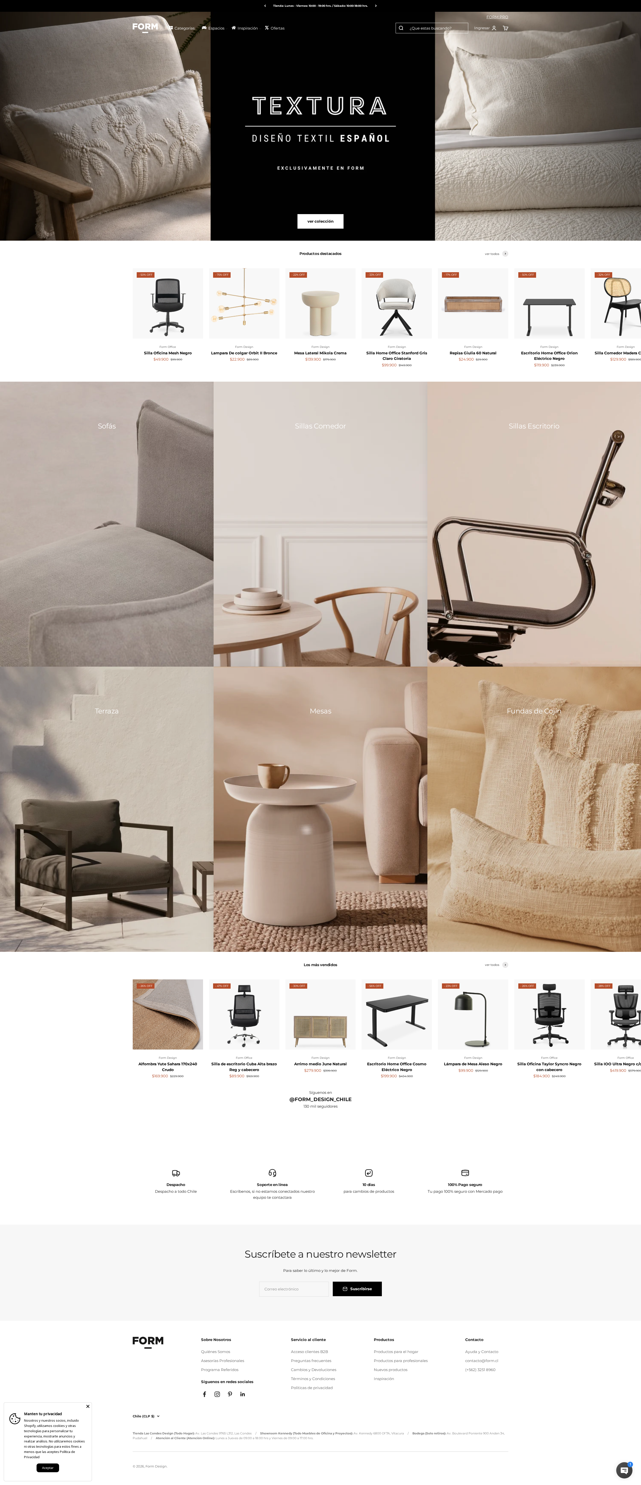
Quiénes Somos (215, 1351)
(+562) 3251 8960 (480, 1369)
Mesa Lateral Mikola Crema (320, 353)
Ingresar (485, 28)
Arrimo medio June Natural (320, 1064)
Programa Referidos (219, 1369)
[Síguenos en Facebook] (204, 1394)
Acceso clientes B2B (309, 1351)
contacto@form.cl (481, 1360)
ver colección (320, 221)
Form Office (167, 347)
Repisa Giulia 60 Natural (473, 353)
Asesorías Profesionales (222, 1360)
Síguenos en (320, 1092)
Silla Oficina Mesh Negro (168, 353)
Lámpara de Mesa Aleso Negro (473, 1064)
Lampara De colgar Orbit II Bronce (244, 353)
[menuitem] (183, 27)
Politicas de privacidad (312, 1387)
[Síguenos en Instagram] (217, 1394)
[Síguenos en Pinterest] (230, 1394)
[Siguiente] (376, 6)
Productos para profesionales (401, 1360)
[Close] (87, 1406)
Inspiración (384, 1378)
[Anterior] (265, 6)
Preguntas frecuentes (311, 1360)
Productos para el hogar (396, 1351)
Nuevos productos (390, 1369)
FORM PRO (497, 17)
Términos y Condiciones (313, 1378)
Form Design (244, 347)
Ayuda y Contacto (481, 1351)
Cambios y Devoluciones (313, 1369)
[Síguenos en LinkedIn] (242, 1394)
